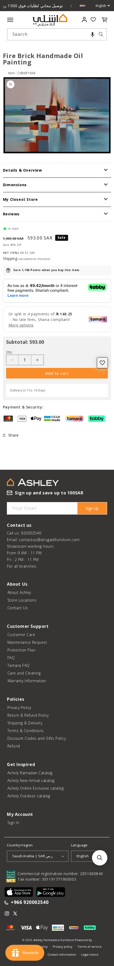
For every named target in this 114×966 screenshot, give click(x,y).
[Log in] (84, 19)
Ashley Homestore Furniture (53, 940)
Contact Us (17, 607)
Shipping (10, 258)
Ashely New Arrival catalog (31, 780)
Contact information (61, 954)
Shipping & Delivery (24, 722)
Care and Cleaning (24, 673)
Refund (13, 746)
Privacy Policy (19, 707)
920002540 (31, 533)
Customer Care (21, 634)
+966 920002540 (30, 902)
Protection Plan (21, 649)
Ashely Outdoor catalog (28, 795)
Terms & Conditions (25, 730)
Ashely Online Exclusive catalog (35, 788)
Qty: (9, 352)
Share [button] (13, 435)
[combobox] (57, 34)
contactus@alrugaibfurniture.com (49, 539)
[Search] (101, 34)
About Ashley (19, 592)
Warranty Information (26, 680)
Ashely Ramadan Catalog (29, 772)
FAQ (11, 657)
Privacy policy (62, 946)
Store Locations (22, 600)
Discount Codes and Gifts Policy (36, 738)
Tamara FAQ (18, 665)
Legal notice (89, 954)
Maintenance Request (27, 642)
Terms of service (89, 946)
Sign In (13, 822)
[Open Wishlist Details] (93, 19)
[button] (92, 34)
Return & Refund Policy (28, 715)
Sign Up (92, 508)
